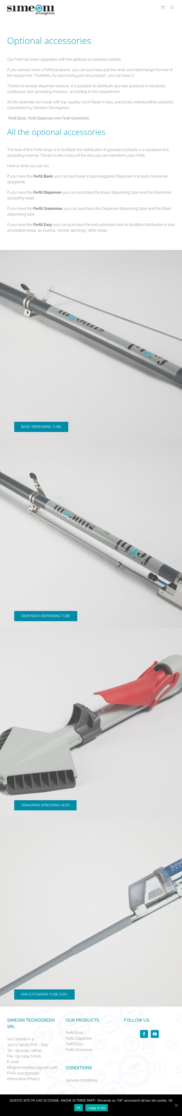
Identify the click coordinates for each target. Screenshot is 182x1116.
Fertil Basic (75, 1032)
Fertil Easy (74, 1044)
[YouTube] (155, 1034)
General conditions (81, 1080)
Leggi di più (96, 1108)
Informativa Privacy (23, 1079)
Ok (79, 1108)
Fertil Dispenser (79, 1038)
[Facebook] (144, 1034)
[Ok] (176, 1105)
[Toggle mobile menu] (172, 7)
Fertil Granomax (79, 1049)
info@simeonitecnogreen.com (32, 1067)
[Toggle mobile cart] (162, 7)
